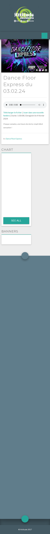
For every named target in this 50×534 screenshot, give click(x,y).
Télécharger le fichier (12, 112)
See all (16, 220)
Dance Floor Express (14, 139)
